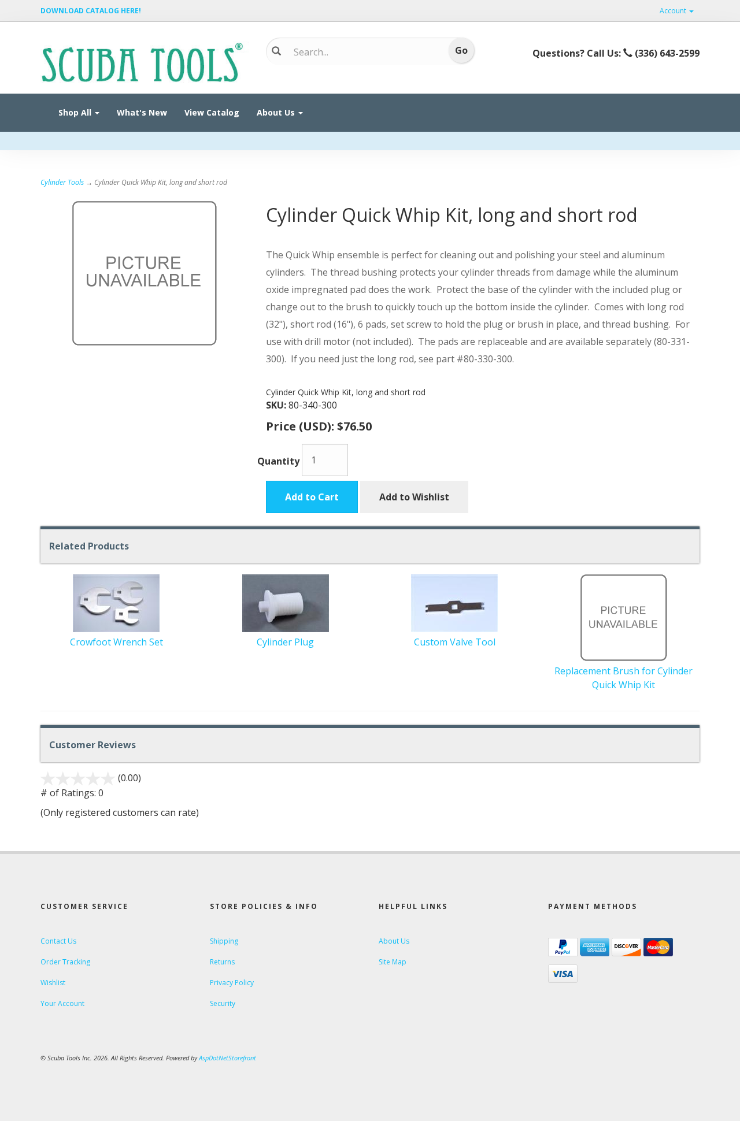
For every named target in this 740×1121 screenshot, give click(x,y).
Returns (222, 962)
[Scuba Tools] (144, 61)
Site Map (392, 962)
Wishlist (52, 983)
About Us (277, 112)
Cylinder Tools (62, 182)
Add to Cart (312, 497)
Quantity (278, 461)
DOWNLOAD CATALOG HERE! (90, 11)
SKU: (277, 405)
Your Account (62, 1003)
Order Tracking (65, 962)
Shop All (76, 112)
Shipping (224, 941)
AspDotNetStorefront (227, 1057)
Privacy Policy (232, 983)
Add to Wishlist (414, 497)
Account (674, 11)
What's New (142, 112)
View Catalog (211, 112)
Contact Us (58, 941)
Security (222, 1003)
